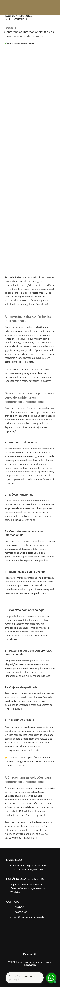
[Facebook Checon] (26, 946)
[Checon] (16, 7)
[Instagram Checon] (33, 946)
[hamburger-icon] (53, 7)
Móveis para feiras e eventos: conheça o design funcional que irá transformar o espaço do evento (30, 761)
